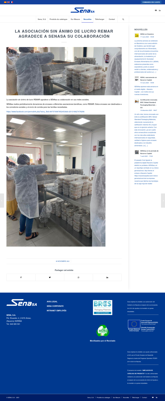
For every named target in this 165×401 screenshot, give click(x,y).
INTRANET (51, 310)
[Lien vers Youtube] (156, 10)
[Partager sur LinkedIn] (107, 277)
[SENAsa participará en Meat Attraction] (163, 200)
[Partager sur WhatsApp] (78, 277)
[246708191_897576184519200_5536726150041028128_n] (64, 71)
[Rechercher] (123, 19)
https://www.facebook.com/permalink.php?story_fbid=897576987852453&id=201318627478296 (45, 111)
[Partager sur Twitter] (49, 277)
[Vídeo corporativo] (2, 200)
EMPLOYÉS (61, 310)
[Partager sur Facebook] (21, 277)
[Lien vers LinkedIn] (160, 10)
